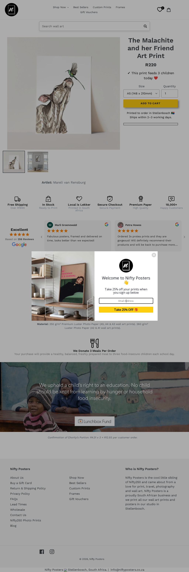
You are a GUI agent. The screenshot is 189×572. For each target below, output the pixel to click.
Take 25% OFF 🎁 (126, 310)
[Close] (154, 255)
